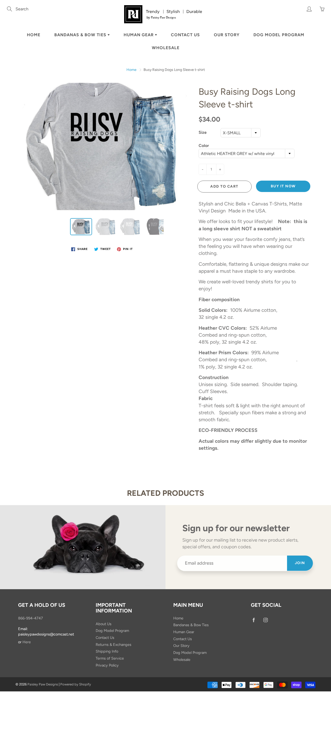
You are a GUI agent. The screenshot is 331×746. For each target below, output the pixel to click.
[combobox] (241, 132)
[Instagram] (265, 620)
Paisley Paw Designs (42, 684)
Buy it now (283, 186)
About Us (103, 624)
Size (203, 132)
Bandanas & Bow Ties (81, 34)
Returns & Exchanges (113, 644)
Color (204, 145)
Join (300, 563)
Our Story (226, 34)
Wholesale (165, 47)
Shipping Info (107, 651)
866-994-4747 (30, 618)
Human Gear (139, 34)
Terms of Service (110, 658)
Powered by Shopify (75, 684)
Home (33, 34)
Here (26, 642)
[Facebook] (253, 620)
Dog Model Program (278, 34)
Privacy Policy (107, 665)
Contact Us (185, 34)
